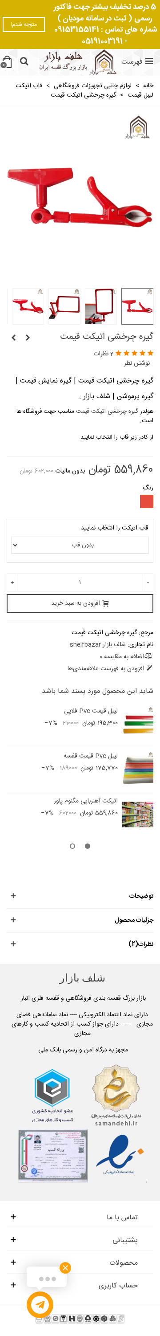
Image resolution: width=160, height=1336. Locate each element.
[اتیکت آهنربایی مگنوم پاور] (27, 338)
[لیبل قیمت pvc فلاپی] (137, 724)
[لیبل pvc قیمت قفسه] (13, 338)
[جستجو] (24, 62)
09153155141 (76, 30)
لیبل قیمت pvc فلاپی (91, 711)
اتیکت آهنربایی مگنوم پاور (86, 801)
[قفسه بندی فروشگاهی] (76, 62)
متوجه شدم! (24, 24)
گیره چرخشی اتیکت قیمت (106, 411)
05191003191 (102, 41)
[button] (87, 847)
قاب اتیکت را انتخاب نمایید (114, 528)
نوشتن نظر (137, 363)
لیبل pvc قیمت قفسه (91, 756)
